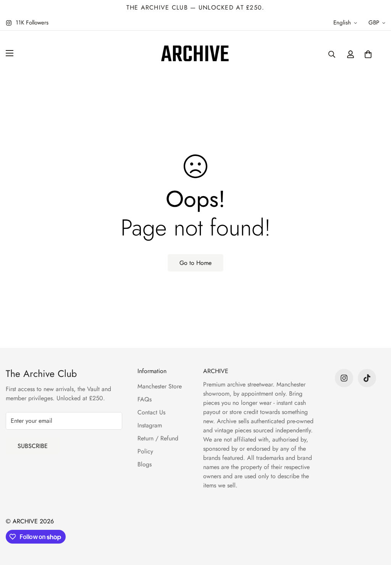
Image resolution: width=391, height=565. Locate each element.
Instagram (149, 425)
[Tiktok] (367, 378)
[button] (368, 54)
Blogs (144, 464)
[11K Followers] (344, 378)
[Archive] (195, 54)
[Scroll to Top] (376, 523)
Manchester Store (159, 386)
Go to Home (195, 262)
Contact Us (151, 412)
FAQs (144, 399)
